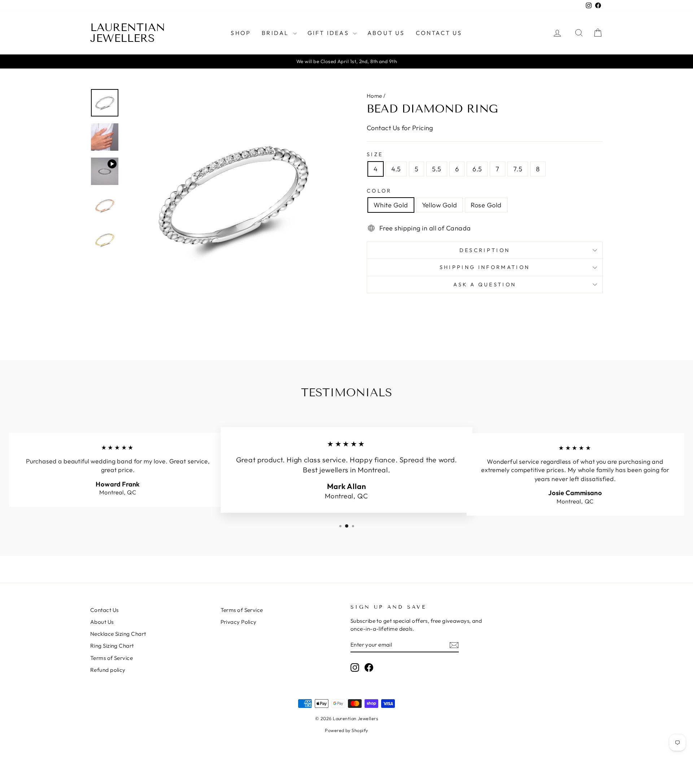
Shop (241, 32)
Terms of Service (111, 658)
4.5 (396, 169)
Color (379, 191)
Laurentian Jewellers (127, 33)
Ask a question (484, 284)
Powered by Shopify (346, 730)
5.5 (436, 169)
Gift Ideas (329, 32)
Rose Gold (486, 205)
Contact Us (439, 32)
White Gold (391, 205)
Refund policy (108, 669)
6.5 (477, 169)
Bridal (276, 32)
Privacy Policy (239, 621)
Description (484, 250)
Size (375, 154)
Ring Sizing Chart (112, 645)
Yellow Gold (439, 205)
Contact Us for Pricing (400, 128)
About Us (386, 32)
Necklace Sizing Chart (118, 633)
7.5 (517, 169)
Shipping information (485, 267)
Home (374, 95)
